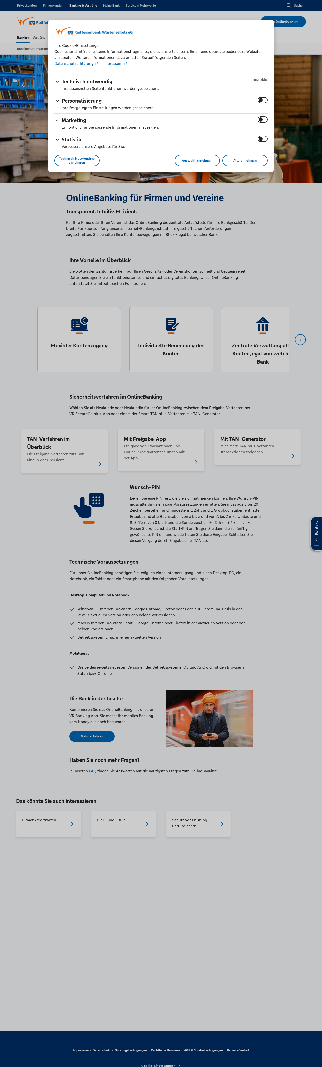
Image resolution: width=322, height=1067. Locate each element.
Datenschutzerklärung (74, 63)
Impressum (113, 63)
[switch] (263, 100)
